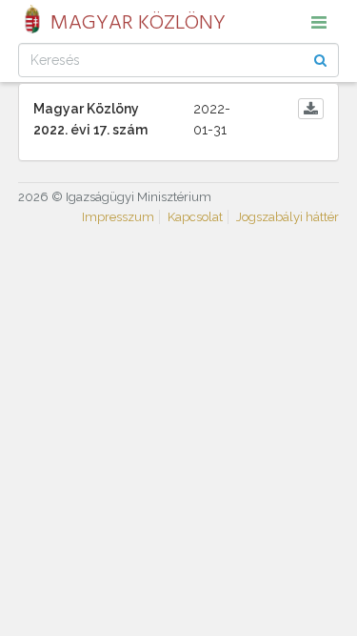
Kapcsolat (195, 217)
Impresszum (118, 217)
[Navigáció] (319, 22)
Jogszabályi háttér (287, 217)
